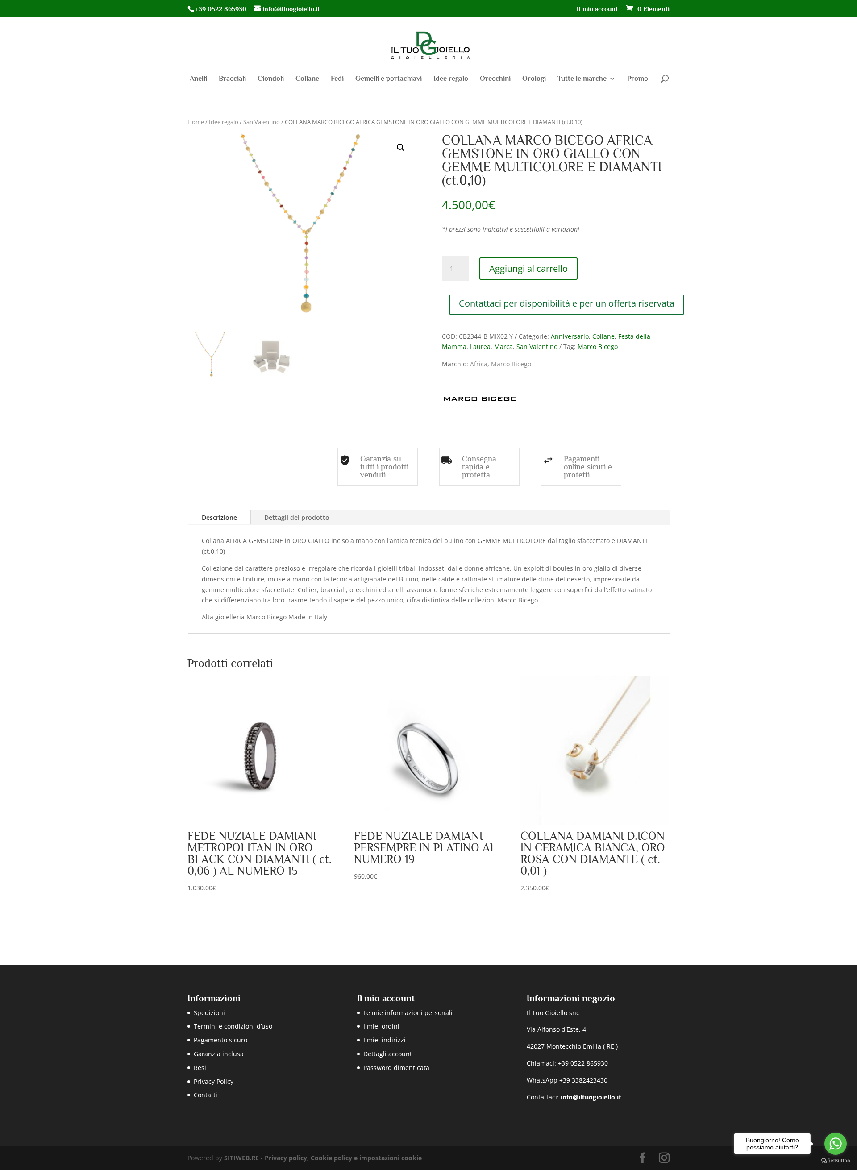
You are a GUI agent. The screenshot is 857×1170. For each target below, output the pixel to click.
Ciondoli (271, 79)
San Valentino (261, 122)
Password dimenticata (396, 1067)
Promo (637, 79)
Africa (478, 364)
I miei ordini (381, 1026)
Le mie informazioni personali (408, 1012)
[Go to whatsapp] (835, 1144)
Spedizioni (209, 1012)
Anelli (198, 79)
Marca (503, 346)
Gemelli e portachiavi (388, 79)
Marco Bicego (598, 346)
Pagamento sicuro (220, 1040)
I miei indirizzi (384, 1040)
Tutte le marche (582, 79)
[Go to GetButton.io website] (835, 1161)
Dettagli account (387, 1054)
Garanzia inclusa (219, 1054)
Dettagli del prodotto (296, 517)
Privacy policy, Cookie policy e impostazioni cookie (343, 1157)
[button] (401, 148)
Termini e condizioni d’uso (233, 1026)
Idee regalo (450, 79)
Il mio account (597, 8)
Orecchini (495, 79)
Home (195, 122)
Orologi (534, 79)
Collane (307, 79)
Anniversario (570, 336)
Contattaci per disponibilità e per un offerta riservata (566, 303)
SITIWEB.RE (241, 1157)
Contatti (205, 1095)
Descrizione (219, 517)
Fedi (337, 79)
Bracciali (232, 79)
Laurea (480, 346)
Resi (200, 1067)
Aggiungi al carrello (528, 268)
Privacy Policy (213, 1081)
